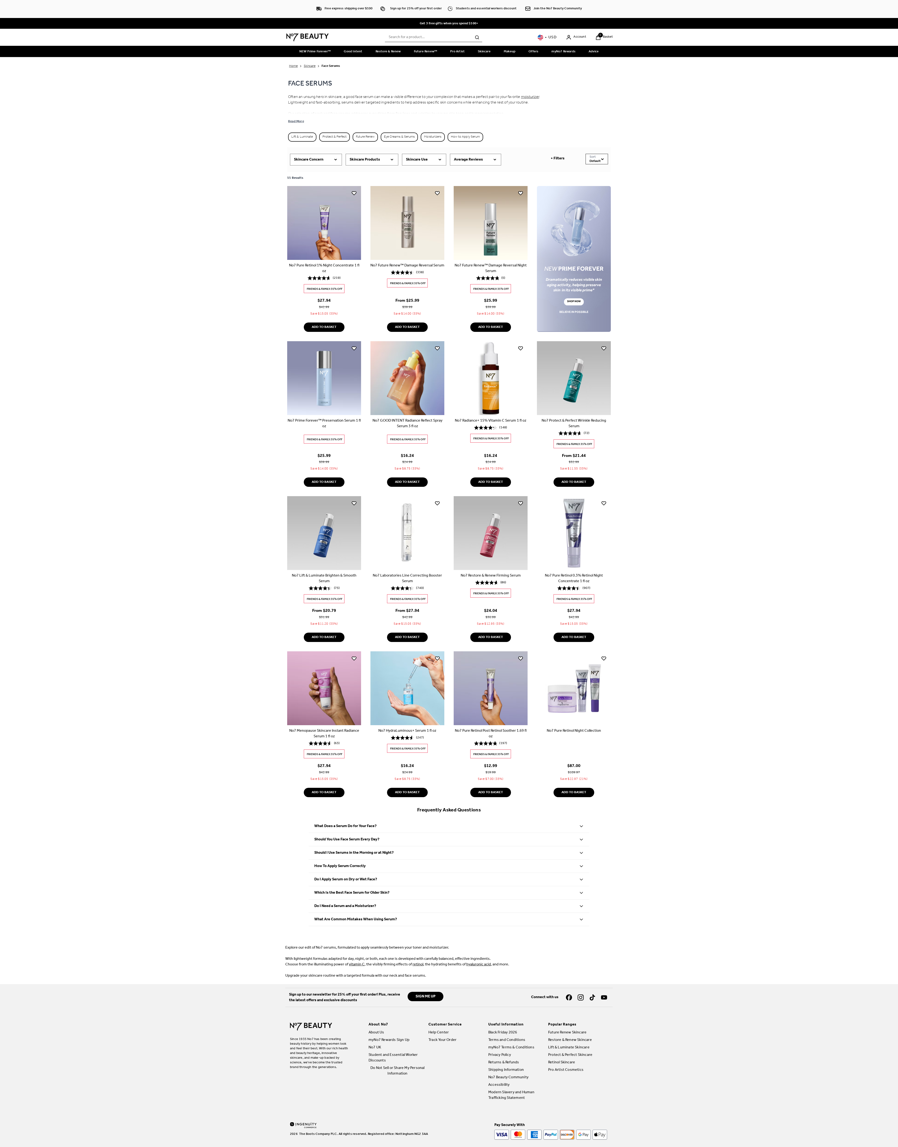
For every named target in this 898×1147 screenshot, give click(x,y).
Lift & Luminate (302, 137)
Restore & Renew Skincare (570, 1039)
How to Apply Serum (465, 137)
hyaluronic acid (478, 964)
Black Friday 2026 (502, 1032)
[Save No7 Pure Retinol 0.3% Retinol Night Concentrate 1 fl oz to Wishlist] (604, 503)
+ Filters (558, 158)
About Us (376, 1032)
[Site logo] (307, 37)
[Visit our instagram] (581, 997)
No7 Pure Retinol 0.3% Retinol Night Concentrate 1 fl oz (574, 578)
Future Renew (365, 137)
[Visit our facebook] (569, 997)
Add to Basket (324, 327)
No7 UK (375, 1047)
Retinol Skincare (561, 1062)
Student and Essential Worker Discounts (393, 1057)
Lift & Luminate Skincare (569, 1047)
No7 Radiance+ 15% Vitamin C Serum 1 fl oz (490, 420)
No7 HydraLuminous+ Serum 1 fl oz (407, 731)
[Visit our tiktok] (592, 997)
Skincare (309, 66)
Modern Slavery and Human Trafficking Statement (511, 1095)
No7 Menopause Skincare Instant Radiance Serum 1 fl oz (324, 733)
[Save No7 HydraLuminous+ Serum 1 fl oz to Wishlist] (437, 658)
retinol (418, 964)
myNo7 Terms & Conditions (511, 1047)
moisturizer (530, 96)
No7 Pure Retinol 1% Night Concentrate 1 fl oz (324, 268)
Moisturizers (432, 137)
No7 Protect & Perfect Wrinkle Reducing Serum (574, 423)
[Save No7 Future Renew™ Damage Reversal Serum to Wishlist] (437, 193)
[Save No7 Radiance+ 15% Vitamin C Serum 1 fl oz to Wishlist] (520, 348)
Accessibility (499, 1084)
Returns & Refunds (503, 1062)
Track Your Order (442, 1039)
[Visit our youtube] (604, 997)
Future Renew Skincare (567, 1032)
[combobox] (433, 37)
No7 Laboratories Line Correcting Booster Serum (407, 578)
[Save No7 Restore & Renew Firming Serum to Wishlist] (520, 503)
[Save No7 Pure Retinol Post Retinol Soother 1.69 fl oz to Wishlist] (520, 658)
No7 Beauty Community (508, 1077)
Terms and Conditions (506, 1039)
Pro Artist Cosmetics (565, 1069)
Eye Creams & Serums (399, 137)
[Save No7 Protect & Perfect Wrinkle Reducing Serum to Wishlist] (604, 348)
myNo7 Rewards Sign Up (389, 1039)
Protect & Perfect (334, 137)
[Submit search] (477, 37)
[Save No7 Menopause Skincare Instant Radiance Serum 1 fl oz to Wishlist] (354, 658)
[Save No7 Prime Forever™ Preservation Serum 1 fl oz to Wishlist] (354, 348)
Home (293, 66)
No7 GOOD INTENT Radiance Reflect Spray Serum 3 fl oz (407, 423)
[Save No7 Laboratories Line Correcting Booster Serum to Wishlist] (437, 503)
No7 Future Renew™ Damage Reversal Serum (407, 265)
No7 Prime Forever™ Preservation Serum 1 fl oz (324, 423)
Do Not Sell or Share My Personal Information (397, 1070)
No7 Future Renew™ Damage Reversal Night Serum (491, 268)
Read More (296, 121)
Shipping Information (506, 1069)
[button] (887, 1135)
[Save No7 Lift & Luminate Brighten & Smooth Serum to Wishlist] (354, 503)
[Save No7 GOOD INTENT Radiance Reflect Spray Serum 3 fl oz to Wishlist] (437, 348)
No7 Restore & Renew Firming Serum (491, 575)
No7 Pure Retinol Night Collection (574, 731)
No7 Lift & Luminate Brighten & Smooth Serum (324, 578)
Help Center (438, 1032)
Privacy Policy (499, 1054)
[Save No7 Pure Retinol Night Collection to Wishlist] (604, 658)
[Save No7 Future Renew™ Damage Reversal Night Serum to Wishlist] (520, 193)
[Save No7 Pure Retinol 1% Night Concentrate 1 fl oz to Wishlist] (354, 193)
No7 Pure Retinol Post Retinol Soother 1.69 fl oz (491, 733)
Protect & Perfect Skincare (570, 1054)
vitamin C (357, 964)
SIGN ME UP (425, 996)
